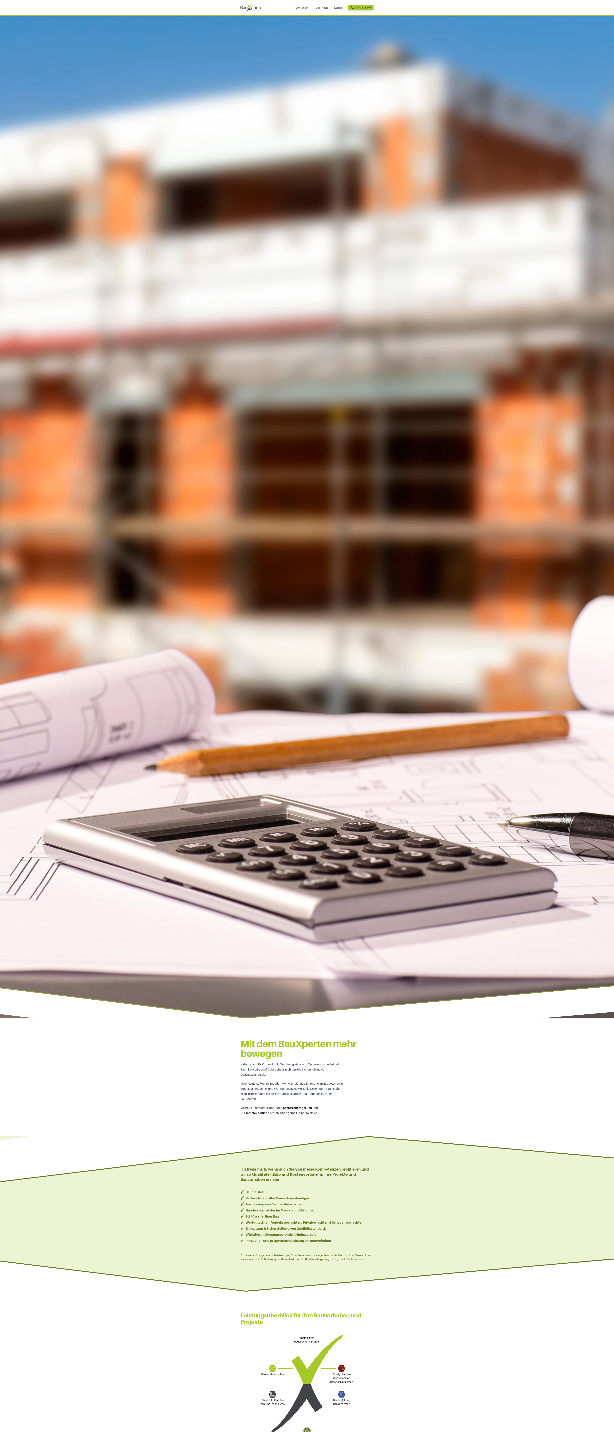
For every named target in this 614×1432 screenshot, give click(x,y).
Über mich (322, 7)
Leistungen (302, 7)
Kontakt (338, 7)
